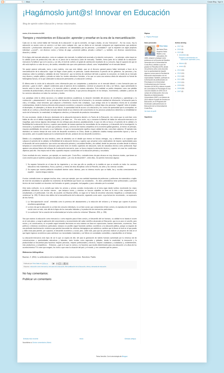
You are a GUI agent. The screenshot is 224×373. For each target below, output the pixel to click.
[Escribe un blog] (59, 263)
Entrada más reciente (30, 339)
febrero (182, 63)
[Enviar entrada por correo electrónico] (53, 263)
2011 (179, 79)
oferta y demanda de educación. (96, 266)
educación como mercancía (39, 266)
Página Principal (152, 37)
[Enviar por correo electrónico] (57, 263)
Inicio (81, 339)
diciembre (183, 55)
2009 (179, 85)
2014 (179, 70)
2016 (179, 49)
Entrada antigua (130, 339)
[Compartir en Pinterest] (67, 263)
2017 (179, 46)
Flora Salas (163, 46)
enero (181, 66)
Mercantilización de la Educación (75, 266)
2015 (179, 52)
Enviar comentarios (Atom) (42, 342)
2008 (179, 88)
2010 (179, 82)
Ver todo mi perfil (150, 111)
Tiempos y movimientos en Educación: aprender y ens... (190, 58)
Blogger (124, 356)
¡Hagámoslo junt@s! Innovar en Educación (96, 12)
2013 (179, 73)
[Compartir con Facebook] (64, 263)
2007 (179, 91)
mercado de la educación (56, 266)
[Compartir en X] (62, 263)
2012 (179, 76)
